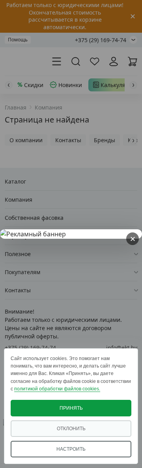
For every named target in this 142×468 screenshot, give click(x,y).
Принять (71, 408)
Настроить (71, 449)
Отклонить (71, 428)
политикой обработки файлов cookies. (57, 389)
